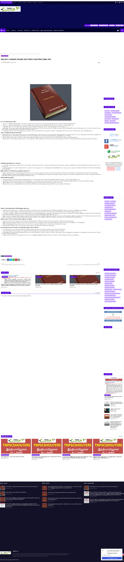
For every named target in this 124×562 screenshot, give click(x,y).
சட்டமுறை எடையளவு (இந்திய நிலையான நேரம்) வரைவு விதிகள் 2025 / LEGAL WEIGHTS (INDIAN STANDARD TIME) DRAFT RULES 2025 (77, 457)
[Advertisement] (100, 14)
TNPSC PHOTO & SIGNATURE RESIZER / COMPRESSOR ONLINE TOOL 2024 (116, 403)
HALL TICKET (108, 118)
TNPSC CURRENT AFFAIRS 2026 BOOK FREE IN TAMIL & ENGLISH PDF (113, 397)
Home (3, 30)
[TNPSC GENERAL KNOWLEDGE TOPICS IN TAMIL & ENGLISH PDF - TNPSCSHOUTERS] (107, 416)
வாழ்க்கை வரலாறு (109, 219)
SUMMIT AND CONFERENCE (111, 213)
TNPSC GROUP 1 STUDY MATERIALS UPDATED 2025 (16, 492)
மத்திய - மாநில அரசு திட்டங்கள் (46, 30)
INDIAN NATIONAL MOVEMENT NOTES (113, 297)
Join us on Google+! (114, 146)
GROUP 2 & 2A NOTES (110, 285)
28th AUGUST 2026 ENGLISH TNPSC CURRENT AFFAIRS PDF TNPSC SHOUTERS (84, 285)
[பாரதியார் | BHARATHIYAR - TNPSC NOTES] (107, 410)
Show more (98, 272)
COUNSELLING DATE (117, 112)
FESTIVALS (114, 201)
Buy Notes (35, 2)
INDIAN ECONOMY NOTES (110, 295)
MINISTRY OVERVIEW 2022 (110, 209)
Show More (120, 436)
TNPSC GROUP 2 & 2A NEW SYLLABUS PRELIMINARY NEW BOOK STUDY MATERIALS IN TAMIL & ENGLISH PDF (65, 499)
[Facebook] (8, 260)
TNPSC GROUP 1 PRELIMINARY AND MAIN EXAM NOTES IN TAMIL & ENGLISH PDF (22, 486)
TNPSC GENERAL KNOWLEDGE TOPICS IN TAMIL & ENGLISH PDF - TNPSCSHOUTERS (116, 416)
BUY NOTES (20, 30)
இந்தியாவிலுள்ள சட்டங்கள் (110, 215)
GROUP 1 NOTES (109, 283)
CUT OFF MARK (108, 114)
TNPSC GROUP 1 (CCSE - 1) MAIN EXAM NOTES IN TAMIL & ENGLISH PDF (104, 486)
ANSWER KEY (108, 112)
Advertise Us (29, 2)
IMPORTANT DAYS (109, 207)
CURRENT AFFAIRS (94, 25)
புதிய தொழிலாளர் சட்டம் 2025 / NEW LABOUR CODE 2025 (12, 456)
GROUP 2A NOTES (118, 289)
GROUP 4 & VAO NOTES (110, 291)
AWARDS (107, 201)
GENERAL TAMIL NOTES (110, 277)
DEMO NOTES (27, 30)
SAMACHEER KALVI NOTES (111, 301)
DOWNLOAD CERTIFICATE (110, 116)
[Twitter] (11, 260)
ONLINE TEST (112, 25)
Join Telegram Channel (112, 558)
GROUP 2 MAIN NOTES (110, 287)
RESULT (107, 120)
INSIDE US (13, 30)
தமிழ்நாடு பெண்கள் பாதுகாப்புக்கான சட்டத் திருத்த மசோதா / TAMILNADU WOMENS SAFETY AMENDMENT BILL (107, 457)
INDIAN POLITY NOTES (110, 299)
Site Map (24, 2)
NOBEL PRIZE (108, 211)
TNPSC (7, 30)
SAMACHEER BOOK (119, 25)
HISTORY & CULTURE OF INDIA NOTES (113, 293)
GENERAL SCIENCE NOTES (110, 273)
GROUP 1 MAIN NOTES (110, 281)
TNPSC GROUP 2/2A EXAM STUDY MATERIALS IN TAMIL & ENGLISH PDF (62, 492)
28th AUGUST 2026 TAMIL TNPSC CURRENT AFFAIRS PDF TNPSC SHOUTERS (49, 285)
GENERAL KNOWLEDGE (103, 25)
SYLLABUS (113, 120)
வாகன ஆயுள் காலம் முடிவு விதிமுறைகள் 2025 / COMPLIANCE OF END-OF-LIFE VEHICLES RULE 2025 (46, 457)
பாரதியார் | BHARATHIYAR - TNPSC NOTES (115, 409)
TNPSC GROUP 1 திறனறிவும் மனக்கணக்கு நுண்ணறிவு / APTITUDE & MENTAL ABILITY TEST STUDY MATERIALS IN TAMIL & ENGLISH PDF (23, 498)
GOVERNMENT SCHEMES (110, 205)
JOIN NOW (118, 167)
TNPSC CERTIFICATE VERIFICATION (112, 122)
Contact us (20, 2)
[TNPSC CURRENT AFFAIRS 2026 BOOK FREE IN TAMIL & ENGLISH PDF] (113, 385)
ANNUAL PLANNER (115, 110)
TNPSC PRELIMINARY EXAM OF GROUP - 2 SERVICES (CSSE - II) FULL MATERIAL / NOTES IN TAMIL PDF (65, 504)
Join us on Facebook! (114, 141)
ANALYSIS (108, 110)
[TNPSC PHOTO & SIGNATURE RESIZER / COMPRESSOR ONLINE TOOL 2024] (107, 404)
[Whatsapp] (13, 260)
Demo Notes (40, 2)
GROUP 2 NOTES (109, 289)
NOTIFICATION (115, 118)
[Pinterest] (16, 260)
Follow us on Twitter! (114, 135)
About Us (14, 2)
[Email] (19, 260)
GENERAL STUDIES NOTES (110, 275)
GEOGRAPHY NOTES (109, 279)
